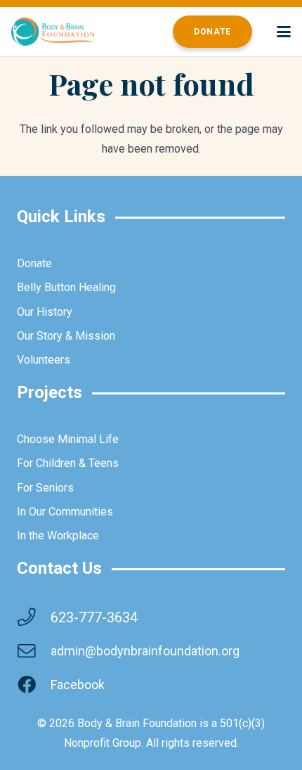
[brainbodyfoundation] (53, 32)
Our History (44, 312)
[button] (284, 32)
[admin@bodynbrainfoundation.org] (34, 651)
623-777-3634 (94, 617)
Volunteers (43, 359)
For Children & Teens (68, 463)
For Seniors (45, 487)
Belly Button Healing (66, 287)
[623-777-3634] (34, 617)
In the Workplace (58, 535)
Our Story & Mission (66, 335)
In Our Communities (65, 511)
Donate (34, 263)
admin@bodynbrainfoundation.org (145, 650)
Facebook (78, 684)
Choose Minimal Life (68, 439)
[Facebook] (34, 685)
